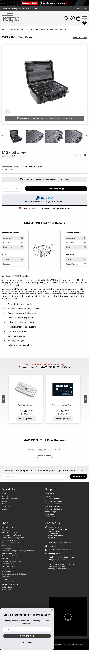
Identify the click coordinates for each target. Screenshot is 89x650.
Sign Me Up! (77, 476)
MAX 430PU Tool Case (58, 29)
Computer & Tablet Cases (11, 540)
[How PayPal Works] (44, 198)
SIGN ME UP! (27, 636)
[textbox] (81, 8)
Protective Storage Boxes (11, 561)
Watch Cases (6, 545)
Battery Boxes (7, 587)
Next (85, 399)
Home (4, 29)
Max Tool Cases (42, 29)
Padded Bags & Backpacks (11, 556)
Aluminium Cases (8, 582)
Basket (4, 501)
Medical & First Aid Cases (11, 584)
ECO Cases (6, 579)
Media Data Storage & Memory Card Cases (18, 551)
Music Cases (6, 571)
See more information (59, 179)
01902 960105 (31, 8)
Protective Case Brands (10, 498)
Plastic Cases (7, 589)
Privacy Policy (50, 514)
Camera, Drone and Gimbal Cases (14, 574)
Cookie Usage (50, 511)
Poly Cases (6, 530)
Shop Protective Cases (16, 29)
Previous (3, 399)
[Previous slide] (2, 136)
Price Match (49, 493)
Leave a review (44, 455)
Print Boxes (6, 558)
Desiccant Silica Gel (26, 405)
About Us (5, 496)
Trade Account (50, 517)
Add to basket (55, 188)
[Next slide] (86, 136)
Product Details (8, 169)
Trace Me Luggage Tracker (63, 405)
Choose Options (25, 418)
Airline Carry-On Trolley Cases (13, 538)
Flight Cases (6, 548)
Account (4, 509)
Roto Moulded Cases (9, 553)
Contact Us (6, 506)
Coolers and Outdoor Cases (12, 543)
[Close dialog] (52, 610)
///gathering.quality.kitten (68, 542)
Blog (3, 504)
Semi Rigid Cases (8, 563)
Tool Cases (30, 29)
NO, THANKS (27, 642)
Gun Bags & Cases (8, 566)
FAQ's (47, 496)
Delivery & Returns (52, 498)
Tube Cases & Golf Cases (11, 535)
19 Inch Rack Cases (9, 569)
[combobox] (81, 8)
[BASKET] (78, 18)
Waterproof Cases (8, 527)
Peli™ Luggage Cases (9, 532)
